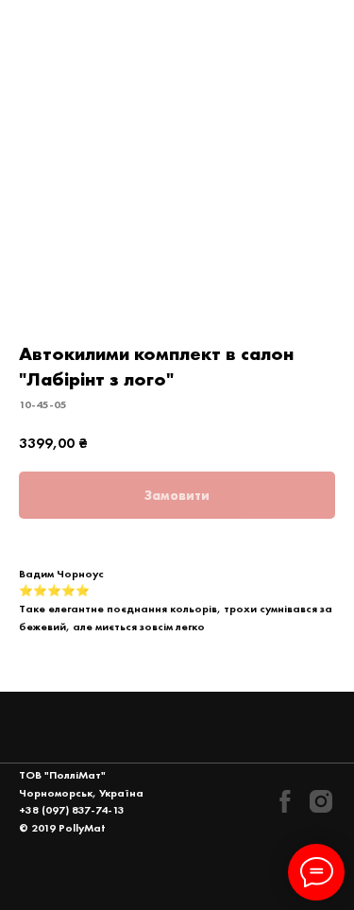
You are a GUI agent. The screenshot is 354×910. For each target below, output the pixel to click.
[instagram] (321, 801)
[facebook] (285, 801)
